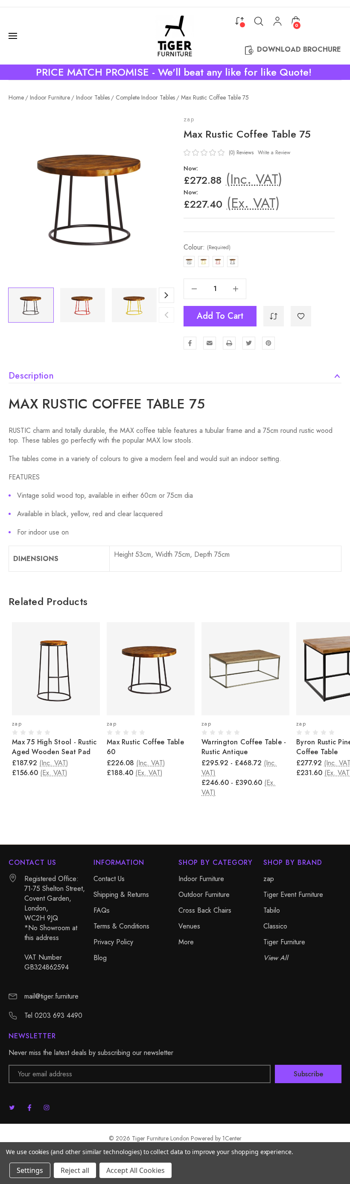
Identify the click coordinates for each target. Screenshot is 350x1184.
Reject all (75, 1170)
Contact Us (109, 879)
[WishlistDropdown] (301, 316)
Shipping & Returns (121, 894)
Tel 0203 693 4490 (53, 1015)
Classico (275, 926)
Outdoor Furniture (204, 894)
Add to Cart (220, 316)
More (186, 942)
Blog (100, 958)
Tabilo (271, 910)
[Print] (229, 343)
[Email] (209, 343)
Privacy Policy (113, 942)
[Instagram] (47, 1108)
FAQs (101, 910)
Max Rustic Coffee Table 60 (145, 747)
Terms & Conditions (121, 926)
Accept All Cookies (135, 1170)
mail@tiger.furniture (51, 996)
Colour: (207, 247)
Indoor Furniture (201, 879)
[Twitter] (248, 343)
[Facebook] (190, 343)
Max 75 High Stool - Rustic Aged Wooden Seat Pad (54, 747)
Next (166, 295)
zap (189, 119)
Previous (166, 315)
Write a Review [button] (274, 152)
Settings (30, 1170)
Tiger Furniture (284, 942)
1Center (232, 1138)
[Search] (259, 21)
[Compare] (239, 20)
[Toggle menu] (14, 36)
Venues (189, 926)
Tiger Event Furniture (293, 894)
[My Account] (277, 21)
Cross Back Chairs (204, 910)
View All (275, 958)
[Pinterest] (268, 343)
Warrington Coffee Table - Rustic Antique (243, 747)
